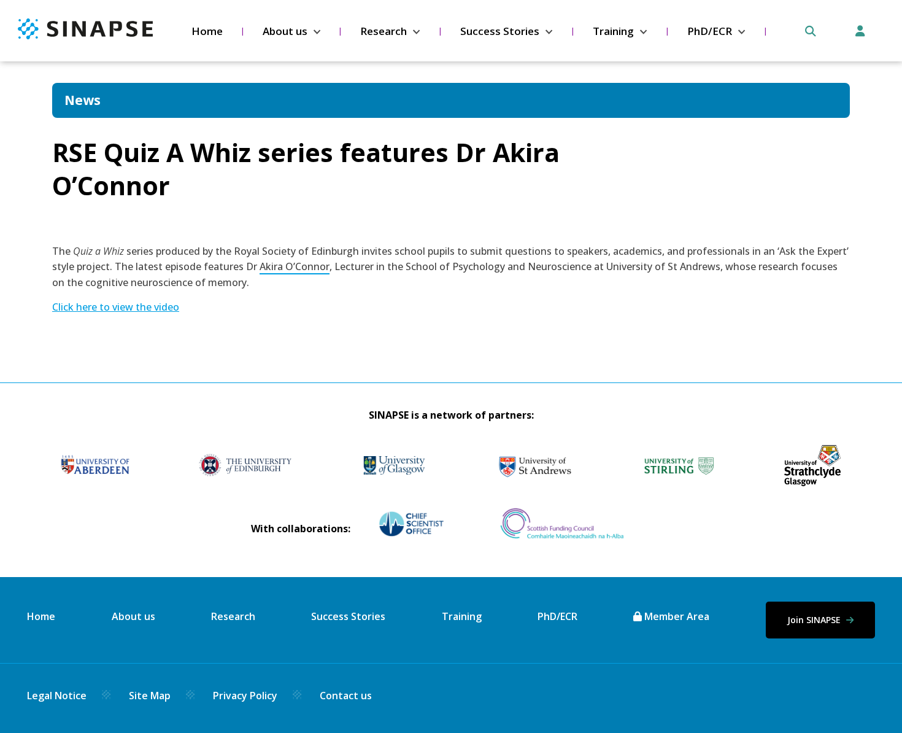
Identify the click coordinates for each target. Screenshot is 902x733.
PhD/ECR (709, 31)
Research (383, 31)
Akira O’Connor (295, 266)
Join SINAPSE (815, 620)
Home (207, 31)
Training (613, 31)
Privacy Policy (245, 695)
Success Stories (499, 31)
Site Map (150, 695)
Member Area (675, 616)
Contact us (346, 695)
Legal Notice (57, 695)
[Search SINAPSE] (810, 31)
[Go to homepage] (85, 35)
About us (285, 31)
